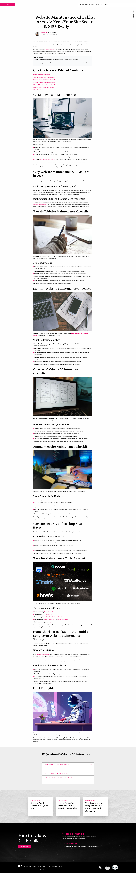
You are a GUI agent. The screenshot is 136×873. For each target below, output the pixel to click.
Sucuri (44, 614)
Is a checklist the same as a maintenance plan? (59, 778)
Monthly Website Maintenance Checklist (44, 82)
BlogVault (51, 622)
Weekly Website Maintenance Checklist (44, 80)
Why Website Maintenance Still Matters (44, 77)
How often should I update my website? (57, 765)
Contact (107, 5)
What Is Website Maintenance (42, 74)
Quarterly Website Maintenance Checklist (45, 85)
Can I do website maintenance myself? (56, 773)
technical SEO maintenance (47, 159)
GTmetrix (59, 617)
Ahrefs (45, 619)
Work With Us (24, 846)
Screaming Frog (51, 619)
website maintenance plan (43, 654)
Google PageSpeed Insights (49, 617)
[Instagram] (19, 866)
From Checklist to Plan (40, 90)
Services (91, 5)
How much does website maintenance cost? (58, 782)
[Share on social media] (134, 15)
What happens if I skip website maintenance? (59, 769)
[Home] (7, 4)
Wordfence (49, 614)
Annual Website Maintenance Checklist (44, 87)
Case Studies (84, 5)
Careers (54, 866)
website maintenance (49, 50)
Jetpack (56, 622)
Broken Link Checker (62, 619)
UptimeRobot (47, 612)
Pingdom (54, 612)
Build (35, 866)
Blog (102, 5)
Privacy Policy (40, 869)
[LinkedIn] (21, 866)
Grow (39, 866)
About (97, 5)
